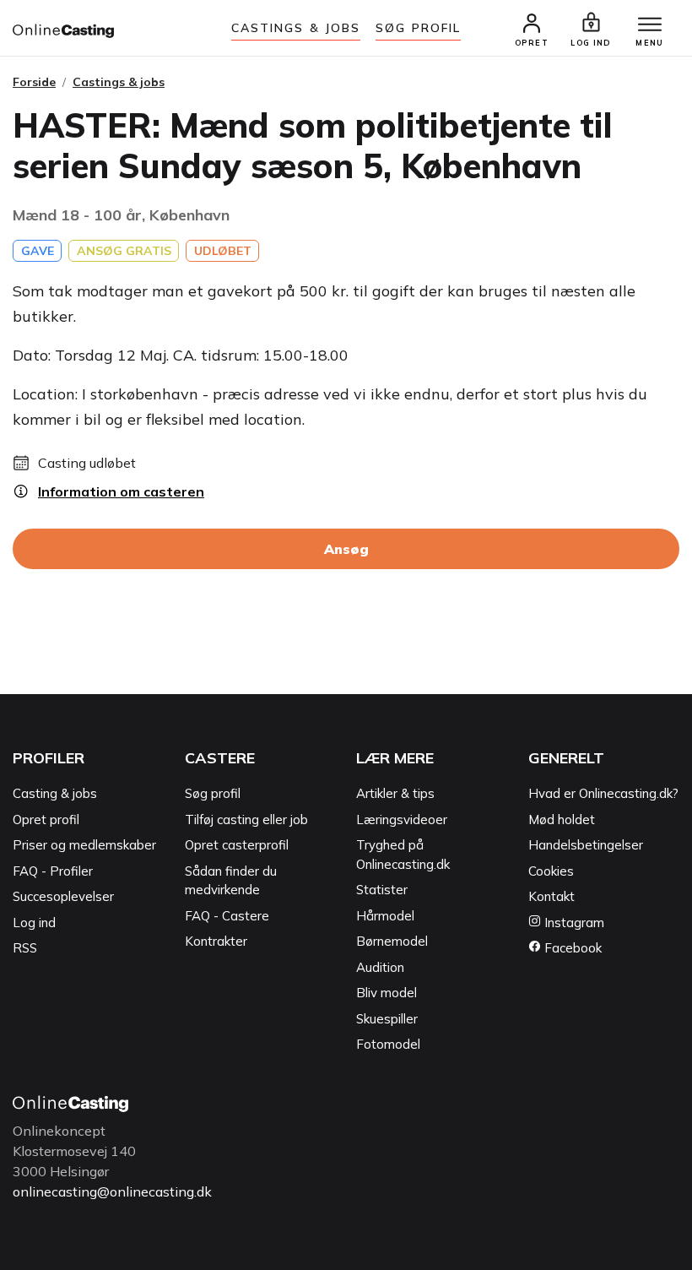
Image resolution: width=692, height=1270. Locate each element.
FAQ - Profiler (53, 871)
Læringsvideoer (401, 819)
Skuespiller (387, 1019)
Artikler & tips (395, 793)
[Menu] (650, 25)
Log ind (34, 923)
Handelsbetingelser (585, 845)
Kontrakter (216, 941)
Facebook (571, 948)
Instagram (572, 923)
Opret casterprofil (237, 845)
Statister (382, 890)
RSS (25, 948)
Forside (34, 82)
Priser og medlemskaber (84, 845)
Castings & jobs (296, 27)
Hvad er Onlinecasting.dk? (603, 793)
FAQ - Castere (227, 916)
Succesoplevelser (63, 896)
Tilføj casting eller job (246, 819)
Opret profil (46, 819)
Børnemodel (392, 941)
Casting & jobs (55, 793)
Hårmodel (385, 916)
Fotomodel (388, 1044)
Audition (380, 967)
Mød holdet (561, 819)
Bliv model (386, 993)
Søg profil (213, 793)
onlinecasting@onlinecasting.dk (112, 1191)
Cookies (551, 871)
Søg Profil (418, 27)
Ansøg (346, 548)
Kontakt (551, 896)
